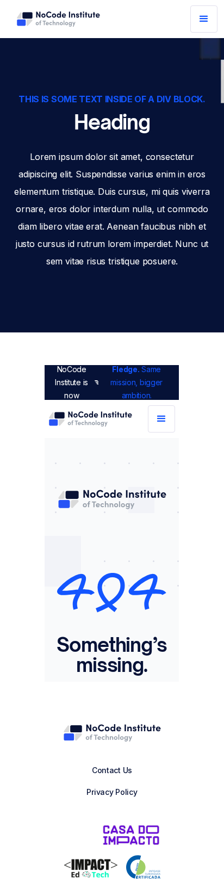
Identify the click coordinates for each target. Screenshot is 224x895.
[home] (58, 19)
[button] (203, 19)
